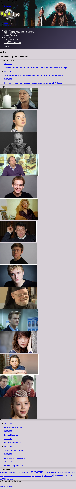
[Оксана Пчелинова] (18, 131)
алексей (11, 472)
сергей (44, 476)
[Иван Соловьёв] (18, 286)
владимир (47, 472)
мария (15, 476)
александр (4, 472)
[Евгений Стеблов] (18, 153)
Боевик (10, 41)
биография (36, 472)
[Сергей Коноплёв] (18, 308)
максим (11, 476)
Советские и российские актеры (19, 32)
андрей (22, 472)
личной (6, 476)
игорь (73, 472)
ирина (1, 476)
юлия (8, 479)
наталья (24, 476)
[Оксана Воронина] (19, 109)
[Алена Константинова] (18, 352)
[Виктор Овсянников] (19, 374)
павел (39, 476)
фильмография (62, 475)
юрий (11, 479)
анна (27, 472)
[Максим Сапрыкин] (18, 264)
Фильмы (7, 37)
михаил (19, 476)
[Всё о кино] (10, 20)
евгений (59, 472)
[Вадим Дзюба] (18, 197)
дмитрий (53, 472)
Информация (13, 39)
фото (3, 478)
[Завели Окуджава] (18, 396)
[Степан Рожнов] (19, 330)
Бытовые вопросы (12, 43)
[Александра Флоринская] (19, 220)
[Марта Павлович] (18, 418)
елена (69, 472)
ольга (36, 476)
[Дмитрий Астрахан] (19, 175)
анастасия (17, 472)
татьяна (49, 476)
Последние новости (13, 34)
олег (33, 476)
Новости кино (10, 35)
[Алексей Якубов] (18, 242)
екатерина (64, 472)
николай (29, 476)
